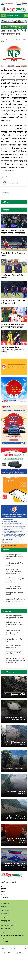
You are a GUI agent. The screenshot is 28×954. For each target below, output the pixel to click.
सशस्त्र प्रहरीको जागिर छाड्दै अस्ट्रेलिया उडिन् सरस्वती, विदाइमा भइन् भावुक (12, 325)
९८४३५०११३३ (4, 941)
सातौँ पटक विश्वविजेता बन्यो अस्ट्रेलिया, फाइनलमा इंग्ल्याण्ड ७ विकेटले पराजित (13, 231)
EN (3, 15)
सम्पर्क (3, 892)
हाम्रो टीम (3, 889)
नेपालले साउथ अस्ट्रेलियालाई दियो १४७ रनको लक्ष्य (13, 276)
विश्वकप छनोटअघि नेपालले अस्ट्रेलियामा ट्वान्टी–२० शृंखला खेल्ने (13, 302)
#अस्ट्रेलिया (5, 193)
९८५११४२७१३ (5, 935)
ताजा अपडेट (7, 611)
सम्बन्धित (6, 209)
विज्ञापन (3, 895)
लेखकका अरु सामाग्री (13, 183)
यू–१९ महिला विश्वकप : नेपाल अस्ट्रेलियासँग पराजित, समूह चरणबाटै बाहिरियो (12, 350)
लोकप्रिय (6, 550)
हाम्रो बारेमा (4, 886)
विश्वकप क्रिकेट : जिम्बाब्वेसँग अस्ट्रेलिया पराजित (13, 254)
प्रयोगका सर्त (4, 897)
